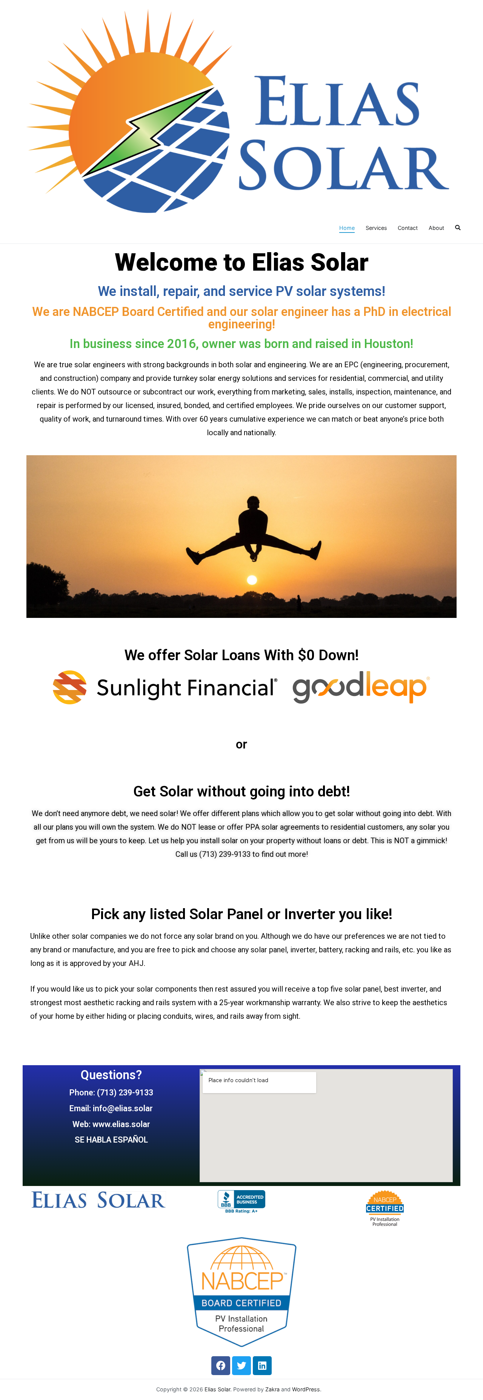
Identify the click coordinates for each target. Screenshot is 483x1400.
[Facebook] (220, 1365)
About (436, 228)
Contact (408, 228)
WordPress (306, 1389)
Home (347, 228)
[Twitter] (241, 1365)
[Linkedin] (262, 1365)
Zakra (272, 1389)
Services (376, 228)
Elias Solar (217, 1389)
